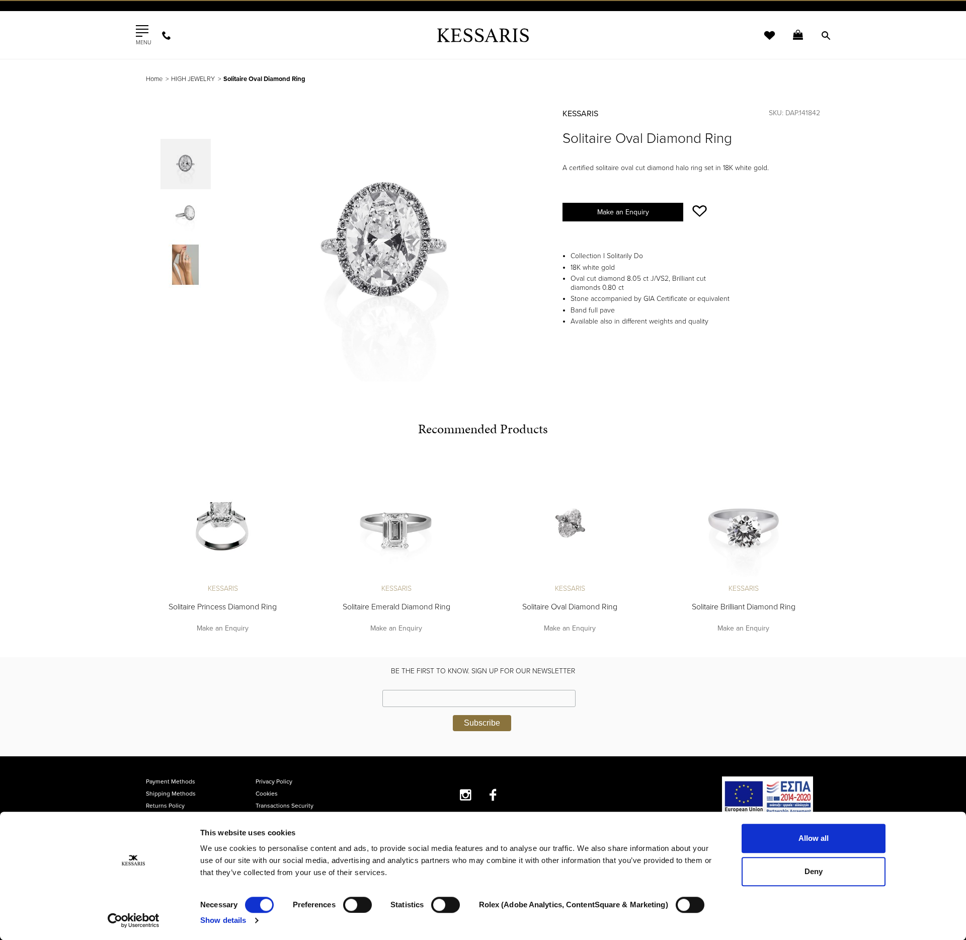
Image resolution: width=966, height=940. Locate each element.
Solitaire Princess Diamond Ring (223, 607)
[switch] (357, 905)
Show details (223, 920)
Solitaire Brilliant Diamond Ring (743, 607)
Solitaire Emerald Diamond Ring (396, 607)
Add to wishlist (699, 211)
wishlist (762, 41)
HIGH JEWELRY (193, 79)
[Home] (483, 35)
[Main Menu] (142, 31)
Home (154, 79)
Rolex (707, 17)
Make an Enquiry (623, 212)
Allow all (813, 838)
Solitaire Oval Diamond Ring (569, 607)
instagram (465, 795)
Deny (813, 871)
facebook (493, 795)
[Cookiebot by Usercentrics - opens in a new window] (134, 920)
